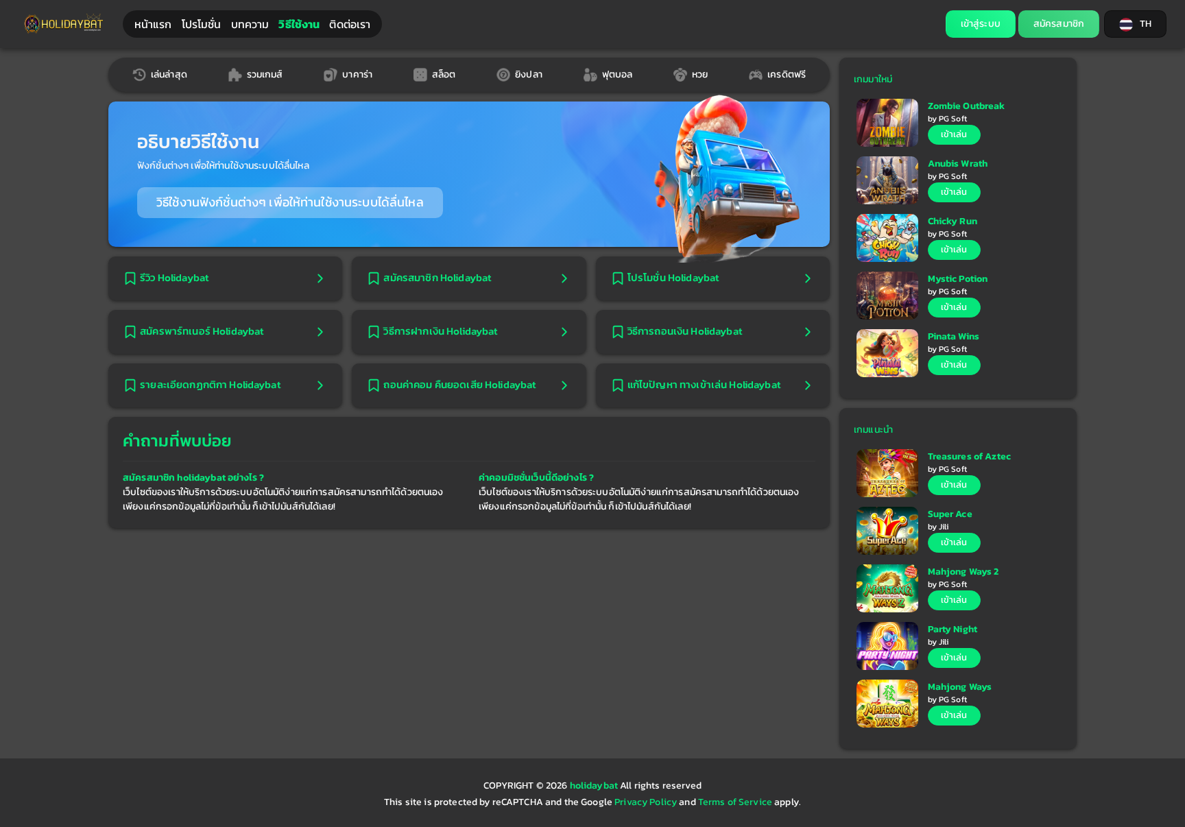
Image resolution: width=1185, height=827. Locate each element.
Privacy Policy (645, 802)
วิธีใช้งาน (299, 24)
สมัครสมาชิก (1058, 23)
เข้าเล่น (954, 134)
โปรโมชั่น (202, 24)
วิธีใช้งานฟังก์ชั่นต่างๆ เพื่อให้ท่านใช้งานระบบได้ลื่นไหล (290, 202)
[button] (1135, 24)
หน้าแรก (153, 24)
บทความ (250, 24)
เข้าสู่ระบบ (981, 23)
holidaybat (595, 785)
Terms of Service (735, 802)
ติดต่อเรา (349, 24)
